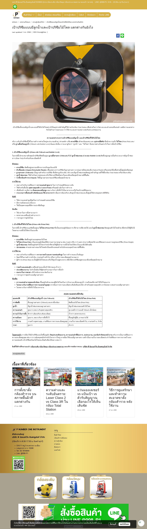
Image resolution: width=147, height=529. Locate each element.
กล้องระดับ (35, 347)
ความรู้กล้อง (70, 14)
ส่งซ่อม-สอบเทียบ (53, 14)
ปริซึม (61, 170)
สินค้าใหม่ (27, 14)
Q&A (81, 14)
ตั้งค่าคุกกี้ (113, 524)
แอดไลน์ (57, 450)
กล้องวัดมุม (43, 347)
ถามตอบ (57, 444)
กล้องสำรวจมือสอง (60, 438)
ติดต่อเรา (91, 14)
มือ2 (40, 14)
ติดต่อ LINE (104, 14)
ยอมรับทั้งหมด (124, 524)
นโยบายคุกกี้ (31, 525)
